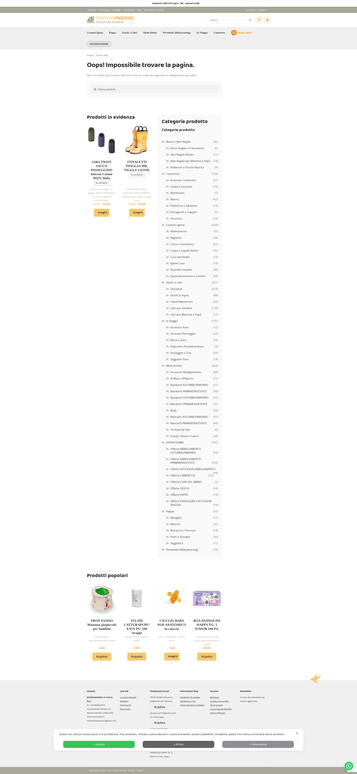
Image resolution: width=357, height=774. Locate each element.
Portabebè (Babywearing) (176, 32)
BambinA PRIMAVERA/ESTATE (188, 391)
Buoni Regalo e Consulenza (187, 148)
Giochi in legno (179, 295)
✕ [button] (297, 733)
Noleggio (117, 10)
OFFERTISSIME (99, 44)
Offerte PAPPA (179, 495)
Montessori (177, 193)
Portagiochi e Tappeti (183, 212)
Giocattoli (176, 289)
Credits (140, 770)
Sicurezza (176, 218)
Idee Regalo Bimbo (182, 154)
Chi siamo (91, 10)
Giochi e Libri (129, 32)
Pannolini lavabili (181, 269)
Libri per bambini (181, 308)
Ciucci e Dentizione (182, 244)
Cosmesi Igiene (95, 32)
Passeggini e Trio (180, 353)
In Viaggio (202, 32)
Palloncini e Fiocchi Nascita (187, 167)
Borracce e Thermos (183, 530)
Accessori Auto (179, 327)
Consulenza (104, 10)
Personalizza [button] (259, 744)
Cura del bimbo (180, 257)
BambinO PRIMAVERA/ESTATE (189, 404)
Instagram (262, 10)
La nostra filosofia (128, 697)
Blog (139, 10)
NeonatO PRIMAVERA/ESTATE (188, 423)
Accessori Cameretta (183, 180)
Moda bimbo (150, 32)
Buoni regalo (245, 32)
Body (173, 410)
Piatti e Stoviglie (180, 537)
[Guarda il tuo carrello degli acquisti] (267, 18)
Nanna (174, 199)
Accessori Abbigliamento (185, 372)
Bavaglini (176, 518)
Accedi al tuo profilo (219, 701)
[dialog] (178, 740)
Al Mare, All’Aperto (181, 378)
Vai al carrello (216, 705)
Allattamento (178, 231)
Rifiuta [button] (179, 744)
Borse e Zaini (178, 340)
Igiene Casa (177, 263)
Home (90, 55)
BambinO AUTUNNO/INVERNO (189, 397)
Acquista (101, 656)
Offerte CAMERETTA (182, 475)
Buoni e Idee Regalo (178, 142)
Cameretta (219, 32)
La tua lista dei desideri (221, 709)
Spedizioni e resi (188, 701)
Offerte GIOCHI (179, 488)
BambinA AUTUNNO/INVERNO (189, 385)
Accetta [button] (100, 744)
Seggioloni (176, 543)
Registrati (214, 697)
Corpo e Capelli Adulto (184, 250)
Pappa (112, 32)
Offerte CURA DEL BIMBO (186, 482)
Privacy (131, 770)
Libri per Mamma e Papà (185, 314)
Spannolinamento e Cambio (187, 276)
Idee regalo (125, 709)
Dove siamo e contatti (154, 10)
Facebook (250, 10)
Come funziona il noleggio (192, 705)
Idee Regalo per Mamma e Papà (190, 161)
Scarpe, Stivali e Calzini (184, 436)
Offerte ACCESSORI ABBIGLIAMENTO (192, 469)
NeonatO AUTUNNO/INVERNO (189, 417)
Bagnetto (176, 238)
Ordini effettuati (217, 713)
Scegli (101, 212)
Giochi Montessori (181, 302)
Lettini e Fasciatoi (181, 186)
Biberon (175, 524)
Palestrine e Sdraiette (183, 206)
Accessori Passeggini (100, 189)
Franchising (129, 10)
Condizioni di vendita (190, 697)
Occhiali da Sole (180, 429)
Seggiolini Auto (179, 359)
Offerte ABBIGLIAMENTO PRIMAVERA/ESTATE (185, 461)
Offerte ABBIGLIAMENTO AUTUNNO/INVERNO (185, 450)
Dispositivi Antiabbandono (186, 346)
